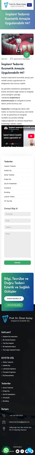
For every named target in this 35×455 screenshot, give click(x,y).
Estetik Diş (7, 170)
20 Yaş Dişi (8, 201)
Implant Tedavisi (10, 166)
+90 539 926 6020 (13, 305)
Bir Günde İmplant (9, 340)
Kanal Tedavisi (9, 175)
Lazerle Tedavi (9, 197)
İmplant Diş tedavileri (10, 336)
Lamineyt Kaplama (9, 369)
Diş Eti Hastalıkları (10, 183)
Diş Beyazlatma (8, 375)
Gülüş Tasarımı (8, 362)
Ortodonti (7, 188)
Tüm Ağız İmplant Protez (11, 350)
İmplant (4, 59)
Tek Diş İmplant (8, 343)
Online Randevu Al (14, 298)
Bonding (7, 192)
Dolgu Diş (7, 179)
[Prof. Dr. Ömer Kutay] (15, 5)
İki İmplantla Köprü (9, 346)
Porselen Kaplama (9, 372)
